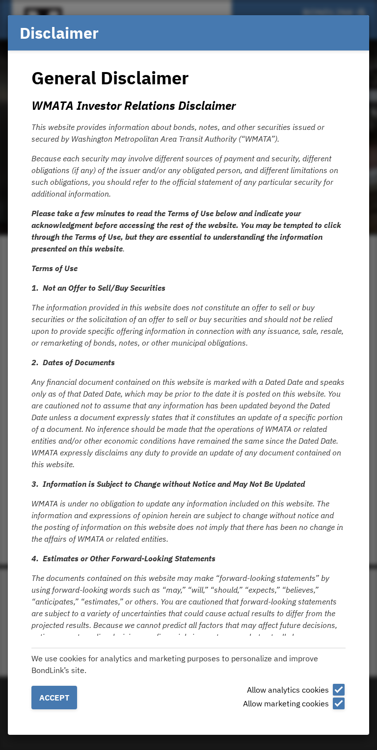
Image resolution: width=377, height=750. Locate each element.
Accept (54, 697)
